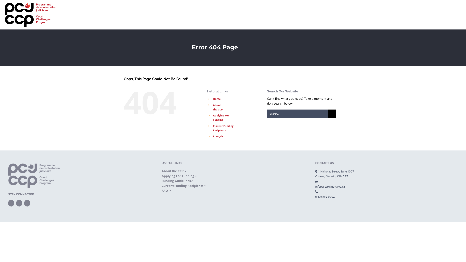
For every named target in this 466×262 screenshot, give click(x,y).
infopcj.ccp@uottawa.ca (330, 186)
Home (217, 99)
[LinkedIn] (27, 203)
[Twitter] (19, 203)
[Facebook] (11, 203)
